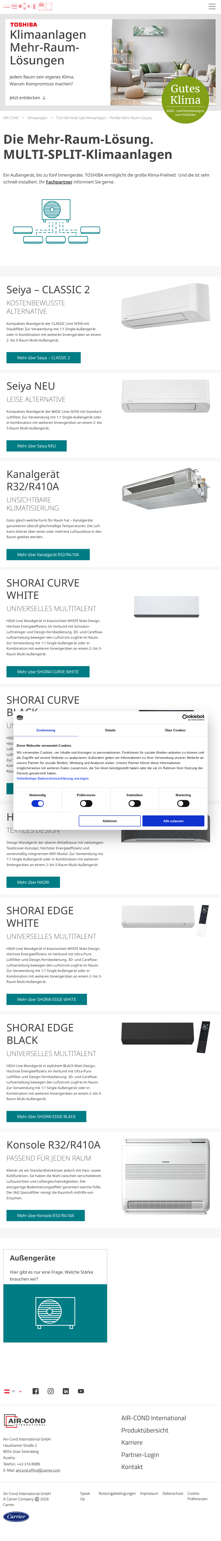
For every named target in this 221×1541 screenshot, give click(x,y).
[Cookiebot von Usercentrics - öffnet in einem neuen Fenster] (185, 718)
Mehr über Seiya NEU (36, 445)
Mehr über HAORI (33, 882)
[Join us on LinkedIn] (65, 1391)
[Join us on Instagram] (50, 1391)
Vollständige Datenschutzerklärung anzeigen (52, 778)
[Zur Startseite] (27, 6)
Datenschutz (173, 1493)
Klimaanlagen (37, 117)
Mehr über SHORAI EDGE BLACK (46, 1116)
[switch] (86, 803)
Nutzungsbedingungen (117, 1493)
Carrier (8, 1505)
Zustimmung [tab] (45, 730)
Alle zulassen (173, 821)
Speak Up (85, 1496)
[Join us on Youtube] (81, 1391)
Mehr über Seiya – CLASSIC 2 (43, 357)
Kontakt (132, 1467)
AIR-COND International (153, 1418)
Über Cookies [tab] (175, 730)
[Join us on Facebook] (35, 1391)
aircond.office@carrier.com (38, 1470)
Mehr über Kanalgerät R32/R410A (48, 554)
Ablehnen (110, 821)
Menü (212, 6)
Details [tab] (110, 730)
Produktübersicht (145, 1430)
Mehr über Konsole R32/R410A (45, 1215)
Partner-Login (140, 1455)
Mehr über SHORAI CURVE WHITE (48, 671)
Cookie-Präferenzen (198, 1496)
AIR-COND (11, 117)
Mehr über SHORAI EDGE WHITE (46, 999)
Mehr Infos (55, 1295)
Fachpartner (59, 182)
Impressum (149, 1493)
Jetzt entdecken (25, 97)
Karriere (132, 1442)
